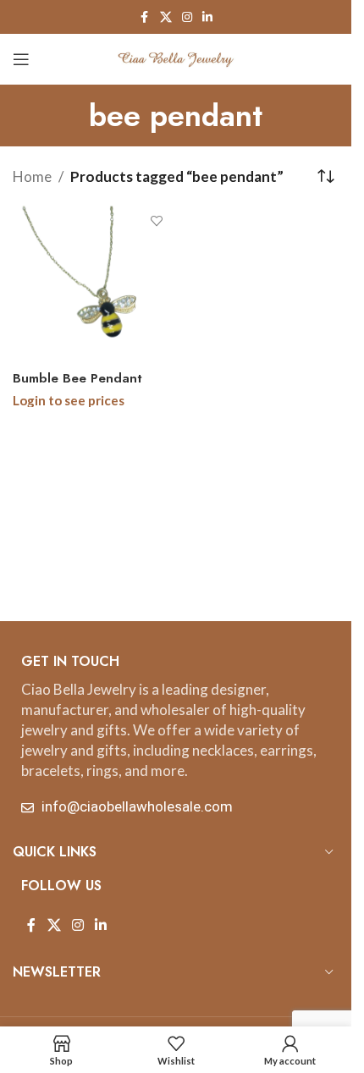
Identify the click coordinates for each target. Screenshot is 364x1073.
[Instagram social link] (187, 17)
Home (32, 176)
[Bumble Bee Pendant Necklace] (92, 285)
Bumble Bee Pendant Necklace (77, 387)
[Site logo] (176, 57)
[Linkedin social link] (207, 17)
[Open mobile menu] (21, 59)
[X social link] (166, 17)
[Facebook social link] (145, 17)
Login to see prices (68, 400)
